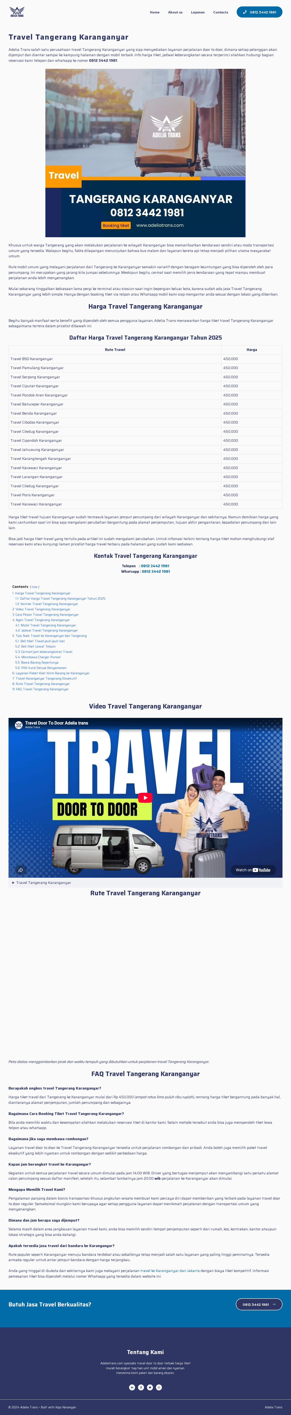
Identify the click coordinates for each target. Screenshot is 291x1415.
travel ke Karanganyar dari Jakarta (170, 1271)
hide (34, 587)
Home (155, 12)
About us (175, 12)
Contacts (220, 12)
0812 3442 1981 (155, 566)
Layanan (198, 12)
